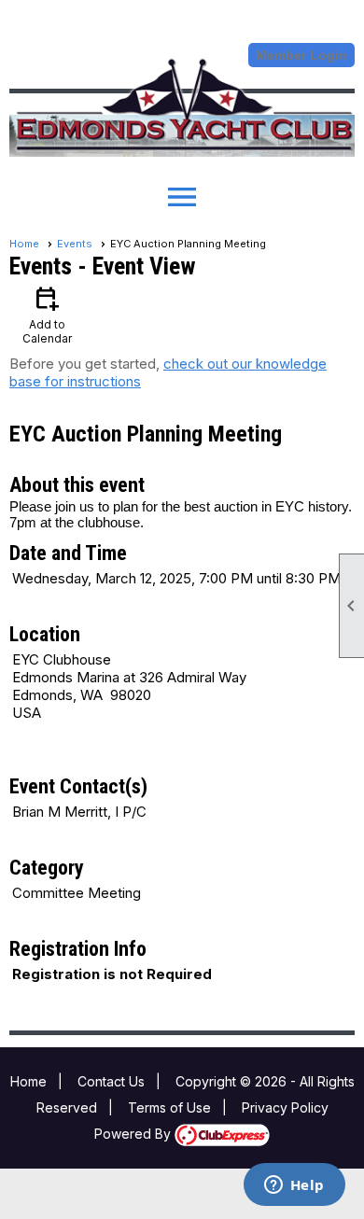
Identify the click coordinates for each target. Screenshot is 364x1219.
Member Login (301, 55)
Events (74, 243)
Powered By (134, 1134)
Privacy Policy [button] (285, 1107)
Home (24, 243)
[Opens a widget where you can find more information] (294, 1186)
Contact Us (111, 1081)
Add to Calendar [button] (47, 314)
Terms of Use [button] (169, 1107)
